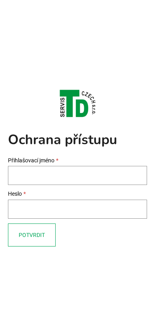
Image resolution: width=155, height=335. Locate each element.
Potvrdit (32, 235)
